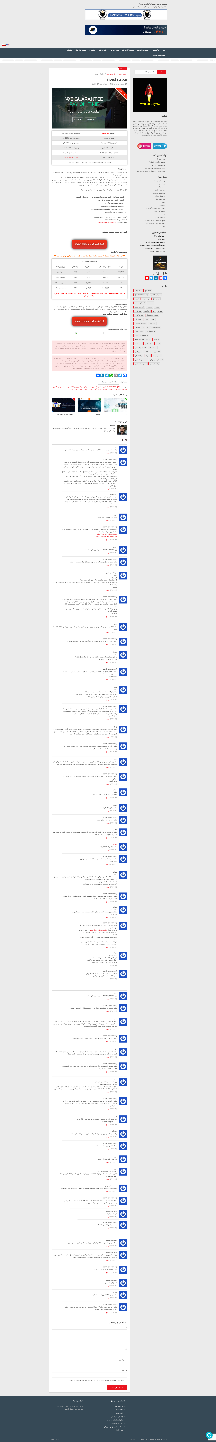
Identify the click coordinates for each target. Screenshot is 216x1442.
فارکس (158, 343)
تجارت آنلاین (139, 315)
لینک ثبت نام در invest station (89, 244)
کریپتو (147, 355)
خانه (164, 50)
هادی (115, 844)
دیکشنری (92, 50)
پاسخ (107, 453)
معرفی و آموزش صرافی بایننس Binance (152, 245)
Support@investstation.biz (107, 222)
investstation (111, 387)
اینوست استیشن (89, 387)
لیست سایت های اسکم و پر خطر (154, 168)
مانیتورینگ (153, 347)
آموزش (155, 50)
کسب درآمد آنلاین (141, 360)
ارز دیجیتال (161, 187)
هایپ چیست (78, 389)
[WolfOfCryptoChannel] (150, 95)
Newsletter (119, 1410)
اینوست (98, 387)
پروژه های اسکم (112, 74)
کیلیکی (91, 389)
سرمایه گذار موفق (80, 50)
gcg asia (148, 291)
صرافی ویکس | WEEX (158, 165)
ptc (118, 387)
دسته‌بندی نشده (160, 190)
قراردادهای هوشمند (159, 193)
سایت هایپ (117, 389)
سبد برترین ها (160, 199)
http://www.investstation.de (107, 534)
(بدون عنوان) (161, 159)
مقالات (163, 226)
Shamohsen (116, 84)
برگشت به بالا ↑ (54, 1439)
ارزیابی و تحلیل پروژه (71, 157)
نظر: (125, 1327)
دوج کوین (152, 323)
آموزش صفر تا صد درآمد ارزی (155, 208)
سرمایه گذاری (150, 331)
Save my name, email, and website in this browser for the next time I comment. (96, 1380)
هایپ (85, 389)
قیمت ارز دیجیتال (140, 347)
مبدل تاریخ (119, 1430)
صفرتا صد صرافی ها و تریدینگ (155, 223)
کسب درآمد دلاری (140, 364)
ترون (146, 319)
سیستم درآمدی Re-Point (157, 162)
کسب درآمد (98, 389)
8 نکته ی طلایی (102, 50)
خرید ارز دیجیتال (140, 323)
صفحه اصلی (122, 74)
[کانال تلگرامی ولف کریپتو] (126, 14)
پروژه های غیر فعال (159, 181)
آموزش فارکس (155, 295)
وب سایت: (123, 1370)
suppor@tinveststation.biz (98, 930)
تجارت (160, 311)
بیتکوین (146, 311)
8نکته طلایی (161, 239)
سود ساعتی (148, 343)
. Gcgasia (138, 291)
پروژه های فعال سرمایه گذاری (155, 242)
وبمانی (71, 389)
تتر (154, 311)
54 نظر (94, 84)
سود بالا (156, 339)
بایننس (149, 307)
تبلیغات (69, 50)
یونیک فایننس (154, 364)
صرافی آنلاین (107, 389)
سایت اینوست (139, 327)
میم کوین (138, 351)
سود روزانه (138, 343)
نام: (126, 1349)
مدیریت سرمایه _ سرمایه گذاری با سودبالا (153, 4)
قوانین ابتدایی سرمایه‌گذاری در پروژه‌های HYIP (150, 171)
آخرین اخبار (119, 1413)
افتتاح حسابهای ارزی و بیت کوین (155, 220)
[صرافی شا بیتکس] (126, 30)
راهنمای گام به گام (128, 50)
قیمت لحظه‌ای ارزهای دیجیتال (113, 1427)
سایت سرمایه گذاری (153, 327)
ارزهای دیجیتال (140, 303)
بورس (157, 307)
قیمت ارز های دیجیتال (158, 55)
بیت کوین (79, 387)
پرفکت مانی (71, 387)
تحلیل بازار (138, 319)
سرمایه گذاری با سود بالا (142, 339)
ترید (153, 319)
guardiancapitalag (141, 295)
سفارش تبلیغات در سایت (157, 251)
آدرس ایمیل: (123, 1359)
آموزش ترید (161, 184)
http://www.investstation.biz (106, 536)
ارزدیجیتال (156, 299)
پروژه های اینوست (142, 50)
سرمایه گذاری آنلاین (141, 335)
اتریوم (104, 387)
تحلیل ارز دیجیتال (152, 315)
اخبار (163, 214)
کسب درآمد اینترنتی (156, 360)
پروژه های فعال (160, 196)
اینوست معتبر (139, 307)
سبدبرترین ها (115, 50)
